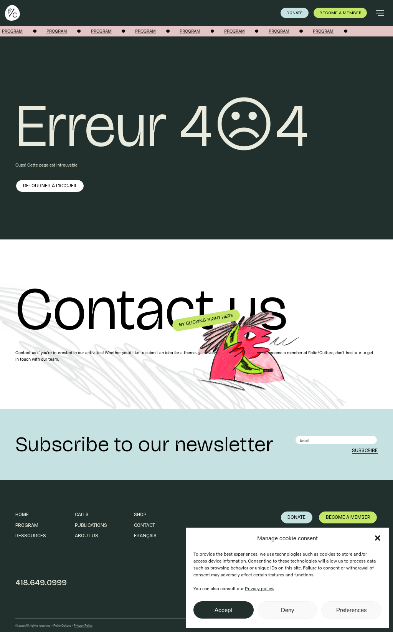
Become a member (340, 12)
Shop (140, 514)
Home (22, 514)
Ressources (30, 535)
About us (86, 535)
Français (145, 535)
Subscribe (365, 450)
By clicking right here (205, 320)
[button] (377, 538)
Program (26, 525)
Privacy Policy (83, 625)
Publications (91, 525)
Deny (287, 610)
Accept (223, 610)
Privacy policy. (259, 588)
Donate (294, 12)
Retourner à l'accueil (50, 185)
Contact (144, 525)
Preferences (351, 610)
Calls (82, 514)
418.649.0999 (41, 582)
